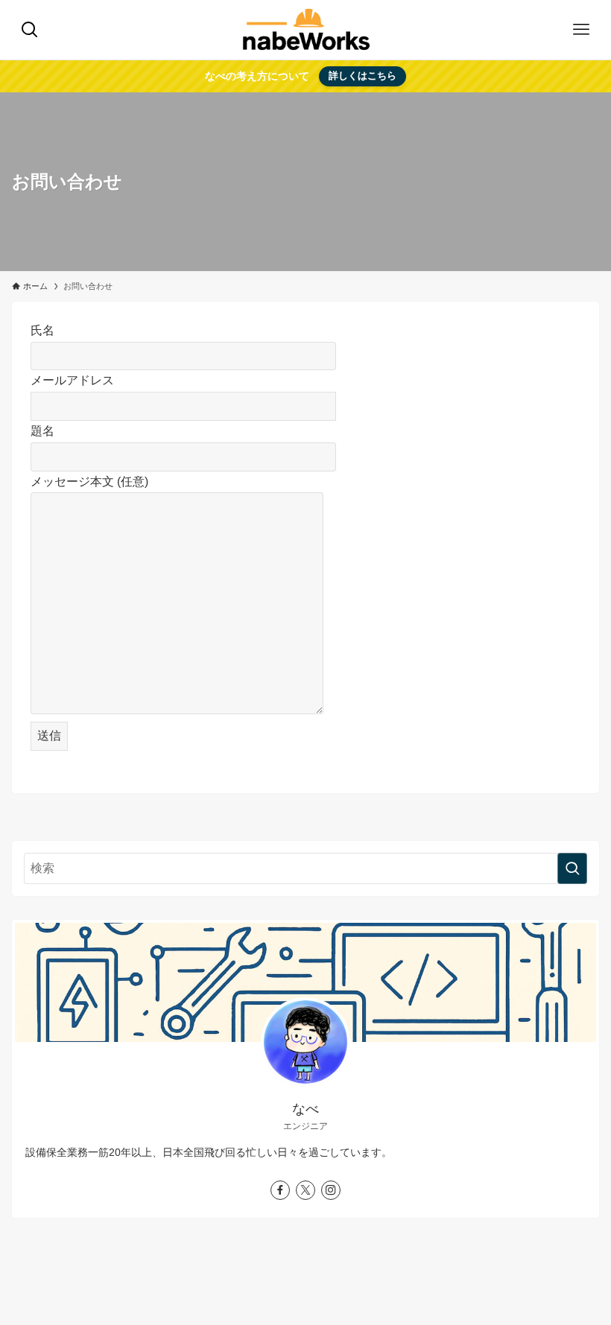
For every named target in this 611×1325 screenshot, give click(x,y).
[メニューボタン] (581, 30)
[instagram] (331, 1190)
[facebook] (280, 1190)
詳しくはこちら (362, 75)
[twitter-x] (305, 1190)
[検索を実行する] (572, 868)
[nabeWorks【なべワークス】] (305, 30)
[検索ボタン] (30, 30)
